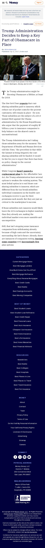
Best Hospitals (22, 372)
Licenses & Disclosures (22, 432)
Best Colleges (22, 368)
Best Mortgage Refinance (22, 274)
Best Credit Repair (22, 317)
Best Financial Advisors (22, 346)
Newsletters (22, 360)
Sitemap (22, 440)
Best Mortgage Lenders (22, 266)
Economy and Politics (10, 24)
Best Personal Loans (22, 321)
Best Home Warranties (23, 342)
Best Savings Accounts (22, 291)
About (22, 402)
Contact (22, 406)
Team (22, 411)
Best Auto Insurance (22, 325)
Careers (22, 445)
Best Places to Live (22, 376)
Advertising (22, 436)
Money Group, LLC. (21, 512)
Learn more (25, 17)
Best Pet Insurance (22, 389)
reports (24, 103)
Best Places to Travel (22, 381)
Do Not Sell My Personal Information (22, 423)
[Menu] (3, 2)
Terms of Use (22, 419)
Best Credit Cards (22, 283)
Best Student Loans (22, 308)
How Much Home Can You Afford (23, 270)
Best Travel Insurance (22, 385)
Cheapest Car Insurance (22, 330)
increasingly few (30, 242)
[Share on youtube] (29, 457)
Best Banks (22, 287)
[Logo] (13, 2)
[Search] (6, 2)
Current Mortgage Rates (22, 262)
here (30, 541)
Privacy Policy (22, 415)
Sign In (39, 2)
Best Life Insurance (22, 338)
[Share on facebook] (15, 457)
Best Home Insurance (22, 334)
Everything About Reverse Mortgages (23, 278)
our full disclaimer (31, 532)
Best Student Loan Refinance (22, 313)
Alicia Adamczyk (10, 49)
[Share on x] (20, 457)
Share (39, 24)
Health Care (28, 24)
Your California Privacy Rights (22, 428)
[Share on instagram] (24, 457)
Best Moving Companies (22, 295)
